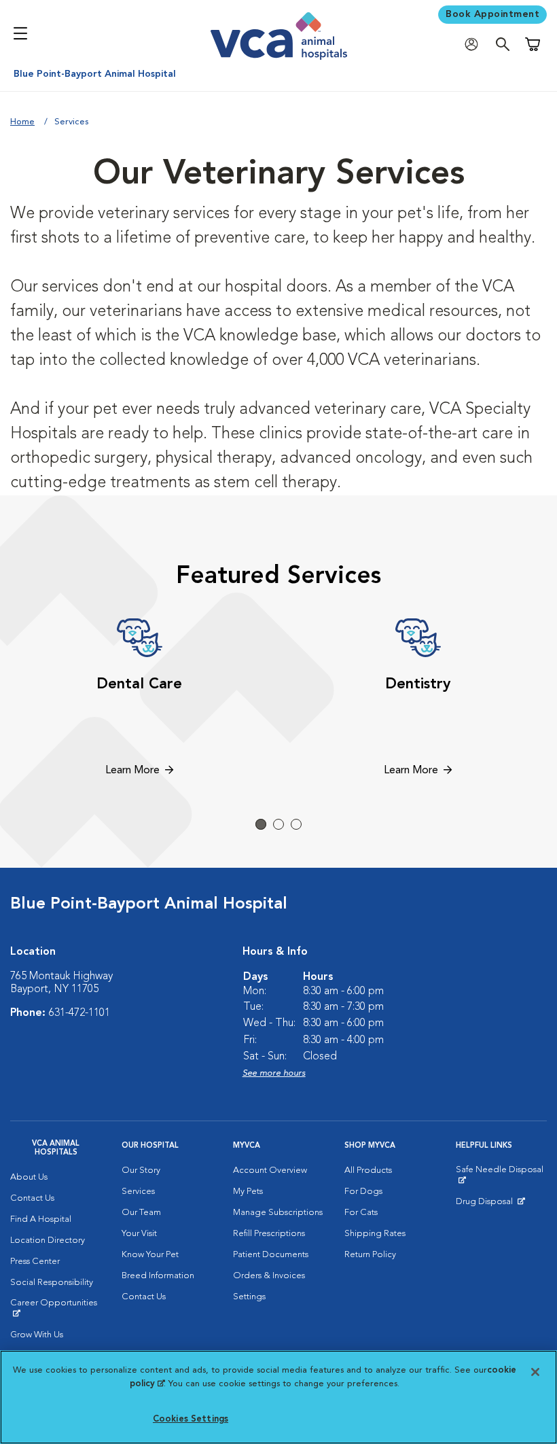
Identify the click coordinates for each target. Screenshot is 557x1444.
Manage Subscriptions (278, 1212)
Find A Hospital (40, 1219)
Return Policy (370, 1254)
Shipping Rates (375, 1233)
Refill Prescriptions (269, 1233)
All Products (368, 1170)
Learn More (132, 770)
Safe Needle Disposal (501, 1174)
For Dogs (363, 1191)
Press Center (35, 1261)
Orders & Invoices (269, 1275)
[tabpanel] (139, 699)
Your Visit (139, 1233)
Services (138, 1191)
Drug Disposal (490, 1204)
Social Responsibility (51, 1282)
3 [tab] (296, 824)
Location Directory (47, 1240)
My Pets (248, 1191)
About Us (29, 1177)
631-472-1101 (79, 1013)
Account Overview (270, 1170)
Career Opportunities (55, 1308)
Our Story (141, 1170)
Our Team (141, 1212)
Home (22, 122)
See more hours (274, 1073)
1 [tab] (260, 824)
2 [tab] (278, 824)
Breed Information (158, 1275)
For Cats (361, 1212)
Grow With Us (36, 1335)
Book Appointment (492, 14)
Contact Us (32, 1198)
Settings (249, 1296)
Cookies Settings (190, 1419)
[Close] (535, 1372)
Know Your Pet (150, 1254)
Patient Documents (270, 1254)
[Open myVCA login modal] (474, 44)
